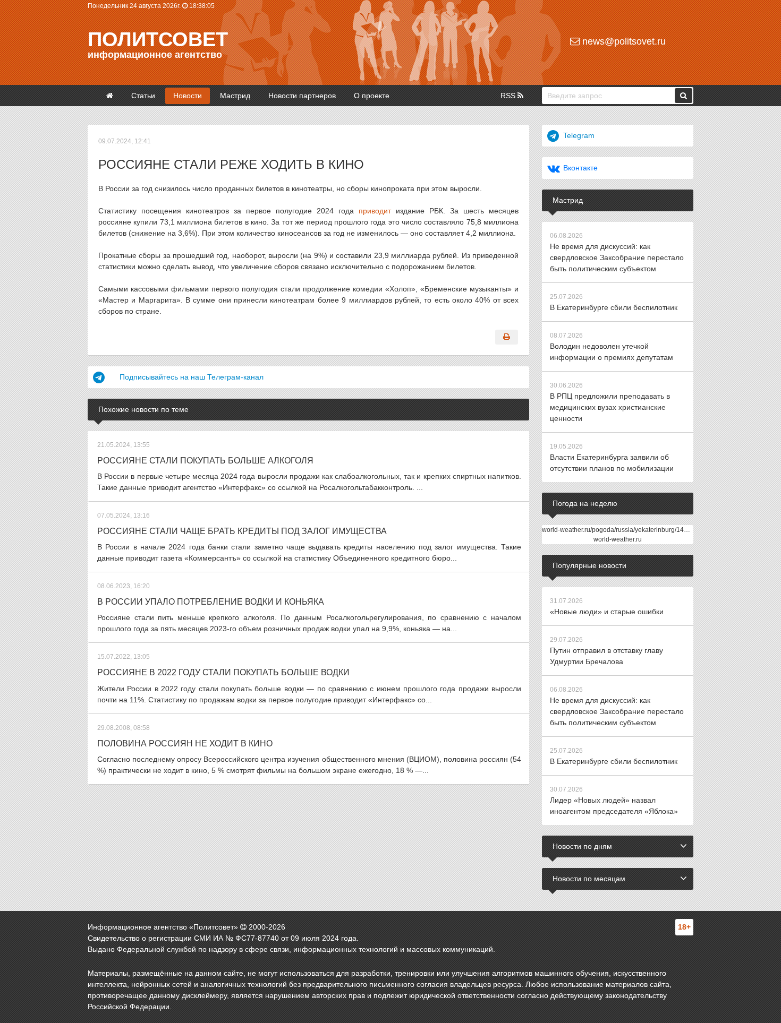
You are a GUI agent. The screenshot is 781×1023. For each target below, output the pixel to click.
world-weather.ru (617, 539)
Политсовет (158, 39)
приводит (375, 211)
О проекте (371, 95)
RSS (508, 95)
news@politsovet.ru (623, 41)
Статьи (143, 95)
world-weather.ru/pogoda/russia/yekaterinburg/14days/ (620, 530)
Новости (187, 95)
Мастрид (235, 95)
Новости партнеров (302, 95)
